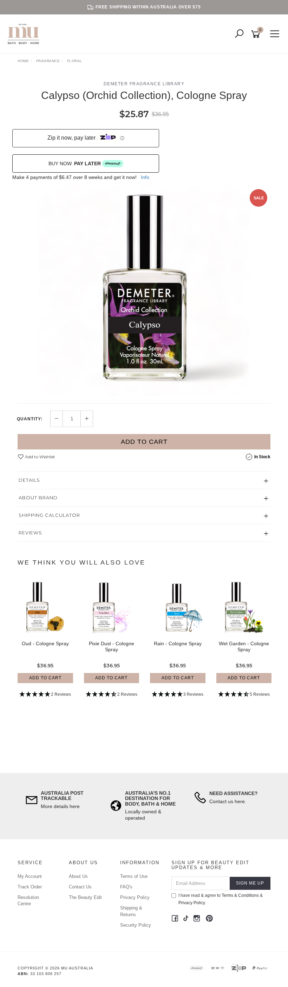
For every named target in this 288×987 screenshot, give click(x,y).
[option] (144, 291)
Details (29, 480)
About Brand (38, 497)
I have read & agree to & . (220, 899)
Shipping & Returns (131, 911)
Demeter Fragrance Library (144, 83)
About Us (78, 876)
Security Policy (135, 925)
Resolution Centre (28, 900)
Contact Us (80, 886)
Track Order (30, 886)
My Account (30, 876)
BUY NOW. (74, 163)
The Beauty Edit (85, 897)
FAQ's (126, 886)
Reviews (30, 532)
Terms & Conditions (240, 895)
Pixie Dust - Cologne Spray (111, 646)
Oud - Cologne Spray (45, 643)
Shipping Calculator (49, 515)
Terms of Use (134, 876)
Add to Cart (144, 441)
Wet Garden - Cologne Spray (244, 646)
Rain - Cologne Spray (178, 643)
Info (145, 177)
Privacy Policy (135, 897)
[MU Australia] (25, 33)
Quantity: (29, 419)
